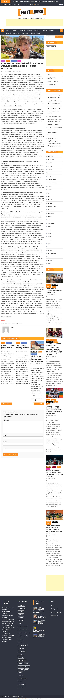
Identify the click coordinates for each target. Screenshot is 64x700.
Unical (7, 61)
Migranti (50, 200)
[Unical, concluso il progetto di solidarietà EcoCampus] (54, 278)
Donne (3, 61)
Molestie (20, 323)
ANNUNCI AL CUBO (35, 33)
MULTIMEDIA (25, 33)
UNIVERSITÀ (14, 30)
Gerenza (20, 4)
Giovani (50, 190)
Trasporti (50, 250)
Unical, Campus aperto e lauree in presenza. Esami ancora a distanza (37, 358)
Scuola (49, 236)
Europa (49, 186)
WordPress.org (51, 84)
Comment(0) (17, 71)
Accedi (49, 74)
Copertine (16, 33)
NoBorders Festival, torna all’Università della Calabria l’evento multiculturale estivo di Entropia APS (55, 120)
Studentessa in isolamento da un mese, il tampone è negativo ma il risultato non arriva (7, 404)
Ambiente (50, 156)
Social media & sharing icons (24, 699)
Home (7, 30)
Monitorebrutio (52, 206)
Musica (50, 216)
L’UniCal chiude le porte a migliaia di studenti (22, 347)
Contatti (26, 4)
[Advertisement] (34, 22)
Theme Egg (20, 696)
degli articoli (52, 78)
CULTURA (36, 30)
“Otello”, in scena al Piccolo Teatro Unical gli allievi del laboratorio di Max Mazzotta (55, 131)
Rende (49, 226)
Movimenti (50, 210)
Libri (49, 196)
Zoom (19, 61)
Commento (6, 420)
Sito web (5, 448)
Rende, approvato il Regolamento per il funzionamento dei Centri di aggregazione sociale (55, 142)
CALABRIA (22, 30)
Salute (49, 230)
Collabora (37, 4)
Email (5, 442)
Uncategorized (52, 253)
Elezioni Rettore (52, 179)
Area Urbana (51, 159)
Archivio (8, 33)
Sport (49, 243)
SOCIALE (51, 30)
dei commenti (53, 81)
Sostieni (31, 4)
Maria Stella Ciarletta (12, 323)
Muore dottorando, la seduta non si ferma (8, 347)
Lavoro (49, 193)
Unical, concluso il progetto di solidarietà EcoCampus (55, 96)
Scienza (50, 233)
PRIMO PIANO (34, 351)
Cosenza (50, 169)
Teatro (49, 247)
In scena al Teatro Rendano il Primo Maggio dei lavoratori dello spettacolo (39, 404)
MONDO (29, 30)
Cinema (50, 166)
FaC (12, 328)
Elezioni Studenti (52, 183)
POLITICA (44, 30)
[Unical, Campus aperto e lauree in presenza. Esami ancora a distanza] (37, 345)
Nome (5, 435)
